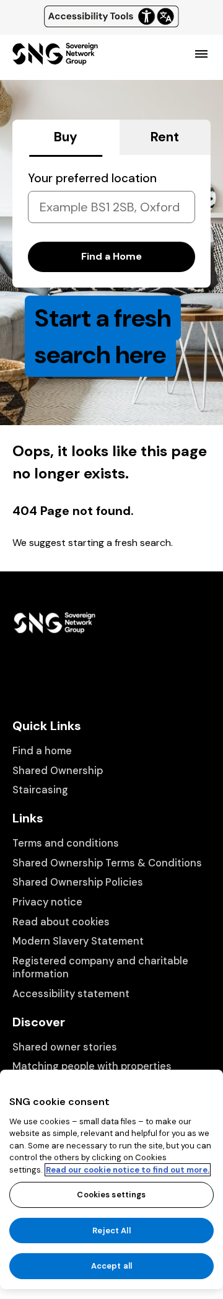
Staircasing (40, 789)
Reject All (111, 1230)
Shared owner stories (64, 1047)
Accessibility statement (70, 993)
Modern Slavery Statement (78, 941)
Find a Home (111, 256)
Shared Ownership (57, 770)
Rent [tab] (165, 137)
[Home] (55, 59)
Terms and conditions (65, 843)
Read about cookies (61, 921)
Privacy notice (47, 902)
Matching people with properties (92, 1066)
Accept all (111, 1266)
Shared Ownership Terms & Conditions (107, 863)
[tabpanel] (111, 221)
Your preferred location (92, 178)
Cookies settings (111, 1194)
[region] (111, 1179)
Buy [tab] (65, 137)
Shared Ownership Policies (77, 882)
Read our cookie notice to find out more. (127, 1170)
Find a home (42, 750)
